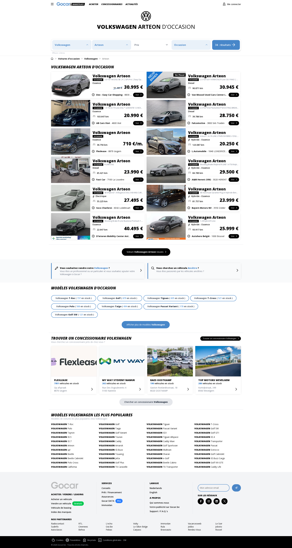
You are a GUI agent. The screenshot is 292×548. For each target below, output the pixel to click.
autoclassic (56, 529)
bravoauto (166, 529)
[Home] (52, 58)
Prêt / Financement (112, 492)
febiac (109, 529)
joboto (218, 526)
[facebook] (201, 501)
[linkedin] (216, 501)
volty (135, 523)
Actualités (131, 4)
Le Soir (218, 523)
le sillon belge (140, 526)
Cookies (59, 540)
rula (163, 526)
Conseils (106, 488)
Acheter (93, 4)
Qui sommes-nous (159, 502)
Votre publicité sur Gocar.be (164, 507)
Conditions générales (112, 540)
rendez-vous (194, 529)
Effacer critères (58, 53)
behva (81, 529)
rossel (218, 529)
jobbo (191, 526)
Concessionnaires (111, 4)
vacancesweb (194, 523)
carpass (137, 529)
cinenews (83, 526)
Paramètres (75, 540)
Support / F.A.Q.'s (159, 511)
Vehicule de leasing (61, 507)
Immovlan (107, 505)
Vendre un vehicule (61, 503)
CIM (124, 540)
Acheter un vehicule (61, 499)
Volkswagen (91, 58)
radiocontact (57, 523)
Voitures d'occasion (69, 58)
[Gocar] (72, 4)
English (153, 492)
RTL (80, 523)
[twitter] (224, 501)
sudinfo (55, 526)
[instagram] (208, 501)
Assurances (107, 496)
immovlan (165, 523)
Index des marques (61, 512)
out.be (109, 526)
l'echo (109, 523)
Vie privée (91, 540)
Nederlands (156, 488)
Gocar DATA (108, 500)
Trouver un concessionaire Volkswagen (91, 338)
